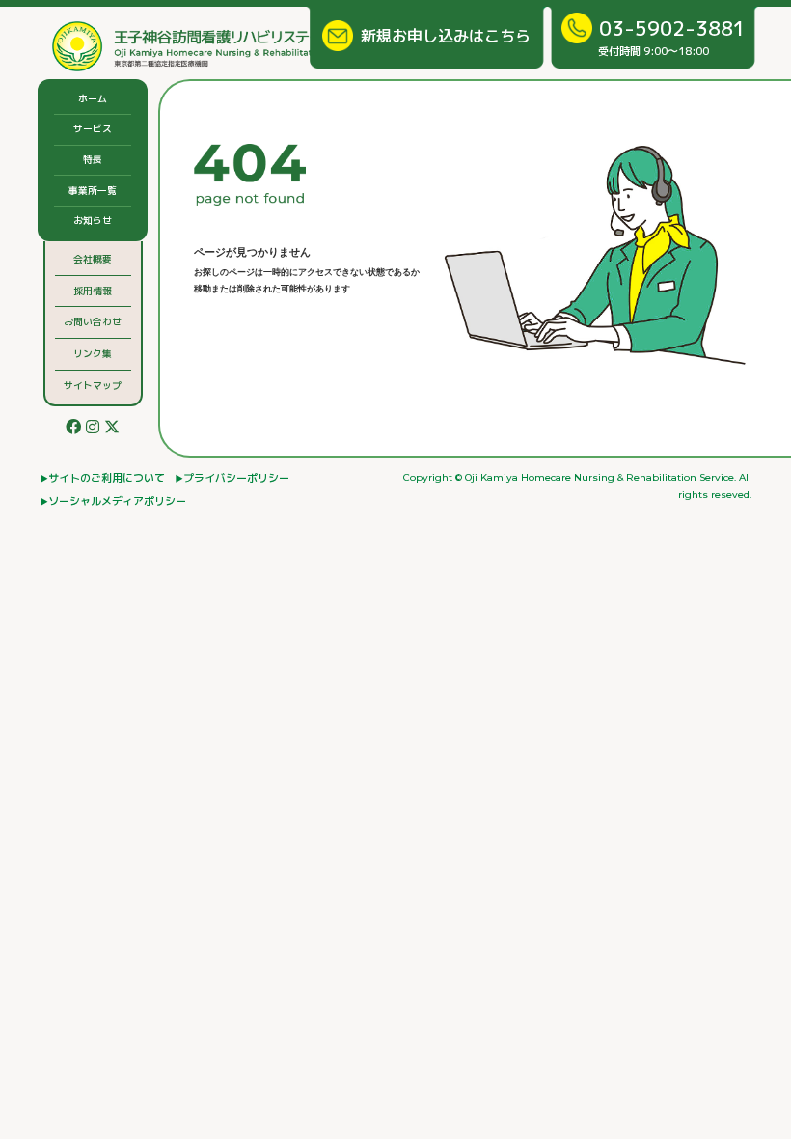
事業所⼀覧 (92, 190)
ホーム (92, 98)
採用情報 (92, 290)
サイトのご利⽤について (106, 478)
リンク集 (92, 353)
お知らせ (92, 220)
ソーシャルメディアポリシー (117, 501)
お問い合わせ (93, 321)
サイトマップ (93, 385)
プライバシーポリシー (236, 478)
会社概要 (92, 258)
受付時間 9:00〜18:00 (672, 37)
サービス (92, 128)
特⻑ (92, 159)
